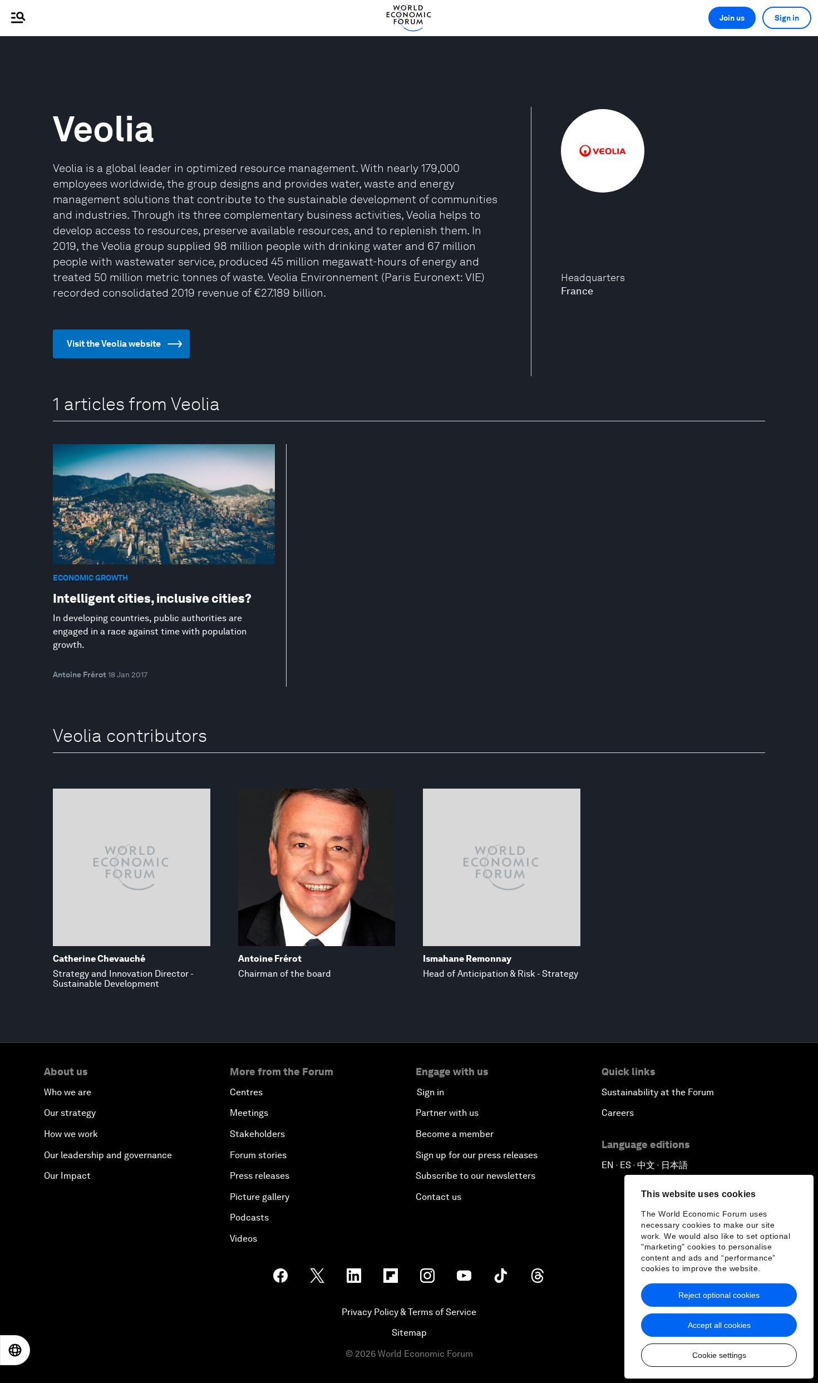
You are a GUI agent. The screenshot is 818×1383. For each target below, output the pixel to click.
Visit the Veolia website (114, 343)
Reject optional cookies (719, 1295)
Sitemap (409, 1332)
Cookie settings (719, 1355)
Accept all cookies (719, 1325)
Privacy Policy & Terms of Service (409, 1312)
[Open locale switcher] (15, 1350)
